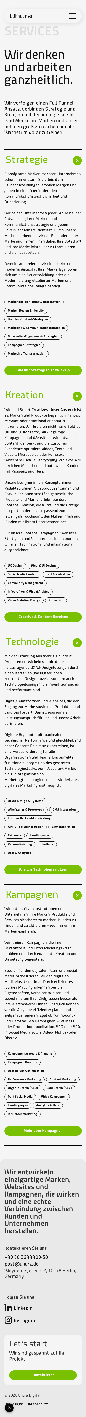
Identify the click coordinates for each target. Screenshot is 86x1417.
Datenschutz (37, 1404)
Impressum (13, 1404)
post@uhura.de (22, 1264)
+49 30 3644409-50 (26, 1257)
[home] (21, 16)
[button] (72, 16)
